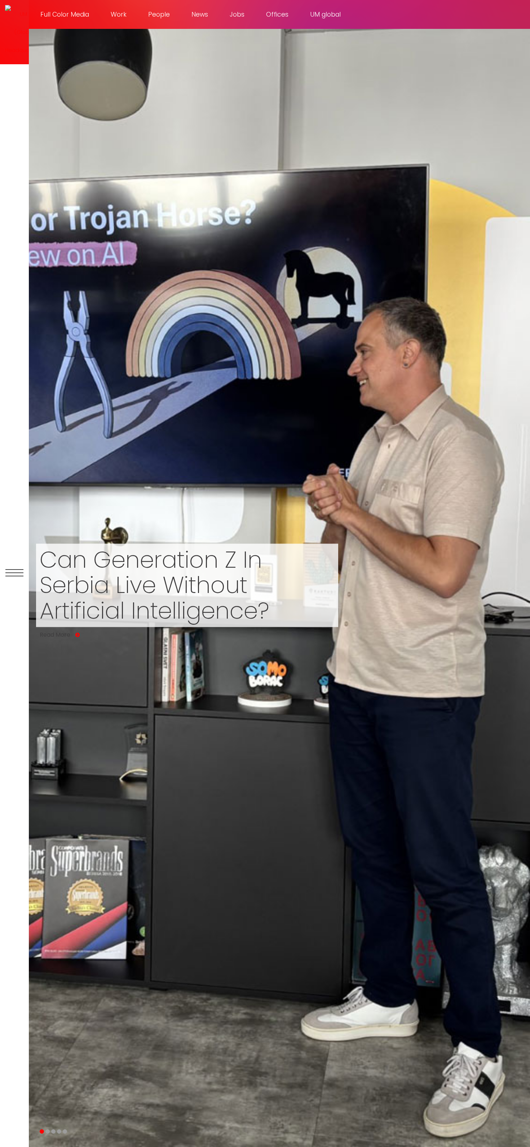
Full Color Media (64, 14)
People (159, 14)
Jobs (237, 14)
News (199, 14)
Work (119, 14)
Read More (55, 635)
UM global (325, 14)
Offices (277, 14)
